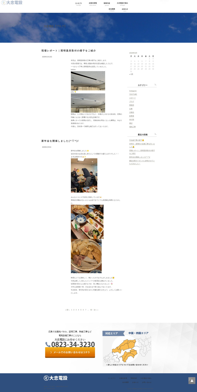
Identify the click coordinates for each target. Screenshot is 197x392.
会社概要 (125, 382)
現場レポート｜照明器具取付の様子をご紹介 (68, 50)
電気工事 (132, 127)
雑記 (130, 123)
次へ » (96, 310)
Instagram (133, 91)
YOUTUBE (133, 94)
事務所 (131, 105)
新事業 (131, 116)
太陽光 (131, 112)
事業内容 (134, 378)
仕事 (130, 109)
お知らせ (135, 382)
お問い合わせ (147, 382)
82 (91, 310)
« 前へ (67, 310)
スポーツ (132, 98)
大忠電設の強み (146, 378)
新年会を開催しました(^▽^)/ (60, 141)
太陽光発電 (123, 378)
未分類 (131, 119)
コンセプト (112, 378)
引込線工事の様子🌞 (136, 140)
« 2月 (131, 74)
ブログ (131, 101)
